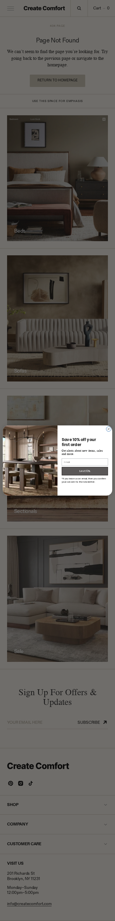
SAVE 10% (85, 471)
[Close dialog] (108, 429)
